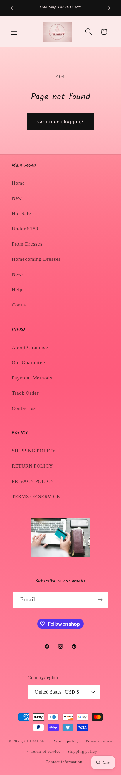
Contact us (24, 408)
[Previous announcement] (11, 8)
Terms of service (45, 751)
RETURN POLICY (32, 466)
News (18, 274)
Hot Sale (21, 213)
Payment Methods (32, 378)
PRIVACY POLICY (33, 481)
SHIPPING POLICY (34, 451)
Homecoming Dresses (36, 259)
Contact (20, 305)
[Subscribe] (100, 600)
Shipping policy (82, 751)
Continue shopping (60, 121)
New (17, 198)
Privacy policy (99, 741)
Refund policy (66, 741)
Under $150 (25, 228)
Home (18, 183)
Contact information (64, 761)
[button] (14, 32)
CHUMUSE (34, 741)
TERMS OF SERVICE (36, 496)
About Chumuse (30, 347)
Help (17, 289)
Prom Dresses (27, 244)
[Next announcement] (109, 8)
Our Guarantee (28, 362)
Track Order (25, 393)
